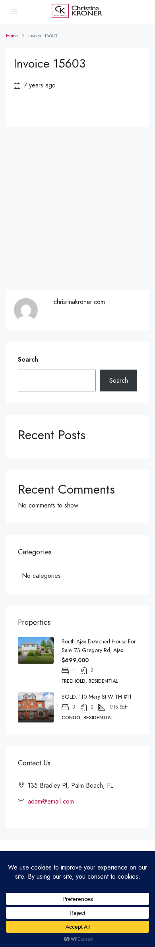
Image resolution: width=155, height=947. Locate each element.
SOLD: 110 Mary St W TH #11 (97, 697)
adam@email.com (51, 801)
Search (28, 359)
